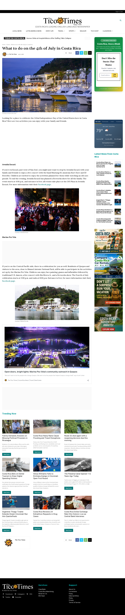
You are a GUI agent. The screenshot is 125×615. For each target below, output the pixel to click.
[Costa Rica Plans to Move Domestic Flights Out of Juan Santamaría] (118, 164)
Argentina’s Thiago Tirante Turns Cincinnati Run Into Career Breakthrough (104, 202)
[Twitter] (81, 53)
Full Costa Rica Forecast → (108, 143)
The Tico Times (13, 54)
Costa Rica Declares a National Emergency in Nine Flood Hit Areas (104, 211)
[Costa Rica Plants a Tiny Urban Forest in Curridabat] (118, 174)
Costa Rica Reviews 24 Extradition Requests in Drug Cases (45, 514)
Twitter (7, 597)
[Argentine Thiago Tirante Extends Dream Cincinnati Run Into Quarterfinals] (16, 503)
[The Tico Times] (4, 54)
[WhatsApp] (85, 53)
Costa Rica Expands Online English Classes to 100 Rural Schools (50, 38)
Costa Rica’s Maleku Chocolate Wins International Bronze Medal (104, 192)
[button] (120, 20)
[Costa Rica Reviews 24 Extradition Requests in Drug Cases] (47, 503)
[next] (89, 38)
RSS (31, 594)
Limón (112, 121)
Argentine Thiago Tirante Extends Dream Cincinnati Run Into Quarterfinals (15, 514)
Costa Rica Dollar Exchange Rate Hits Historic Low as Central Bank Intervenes (76, 514)
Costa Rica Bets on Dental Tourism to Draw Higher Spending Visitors (13, 476)
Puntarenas (119, 121)
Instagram (21, 594)
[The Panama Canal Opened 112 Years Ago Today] (78, 464)
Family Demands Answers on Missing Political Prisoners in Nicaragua (14, 438)
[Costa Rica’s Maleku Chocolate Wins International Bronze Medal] (118, 192)
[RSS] (27, 594)
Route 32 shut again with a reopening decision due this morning (76, 438)
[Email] (90, 53)
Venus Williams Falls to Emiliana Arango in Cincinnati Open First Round (45, 476)
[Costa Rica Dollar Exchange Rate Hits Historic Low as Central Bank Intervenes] (78, 503)
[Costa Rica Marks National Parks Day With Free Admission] (118, 183)
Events (8, 44)
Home (3, 44)
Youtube (18, 597)
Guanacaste (105, 121)
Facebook (9, 594)
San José (98, 121)
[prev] (86, 38)
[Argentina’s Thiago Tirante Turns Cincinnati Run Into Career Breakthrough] (118, 202)
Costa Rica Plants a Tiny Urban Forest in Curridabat (103, 173)
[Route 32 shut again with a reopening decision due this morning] (78, 426)
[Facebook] (77, 53)
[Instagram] (15, 594)
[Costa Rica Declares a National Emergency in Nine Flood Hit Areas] (118, 212)
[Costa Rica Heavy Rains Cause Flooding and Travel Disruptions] (47, 426)
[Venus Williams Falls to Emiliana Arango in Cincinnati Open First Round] (47, 464)
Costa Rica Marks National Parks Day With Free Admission (104, 182)
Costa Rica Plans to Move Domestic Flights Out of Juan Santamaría (104, 164)
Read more (7, 454)
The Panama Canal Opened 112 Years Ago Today (77, 475)
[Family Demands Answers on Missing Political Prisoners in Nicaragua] (16, 426)
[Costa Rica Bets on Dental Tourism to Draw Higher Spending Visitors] (16, 464)
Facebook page (44, 184)
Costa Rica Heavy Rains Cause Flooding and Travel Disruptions (46, 437)
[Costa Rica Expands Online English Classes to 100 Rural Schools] (118, 221)
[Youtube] (13, 597)
